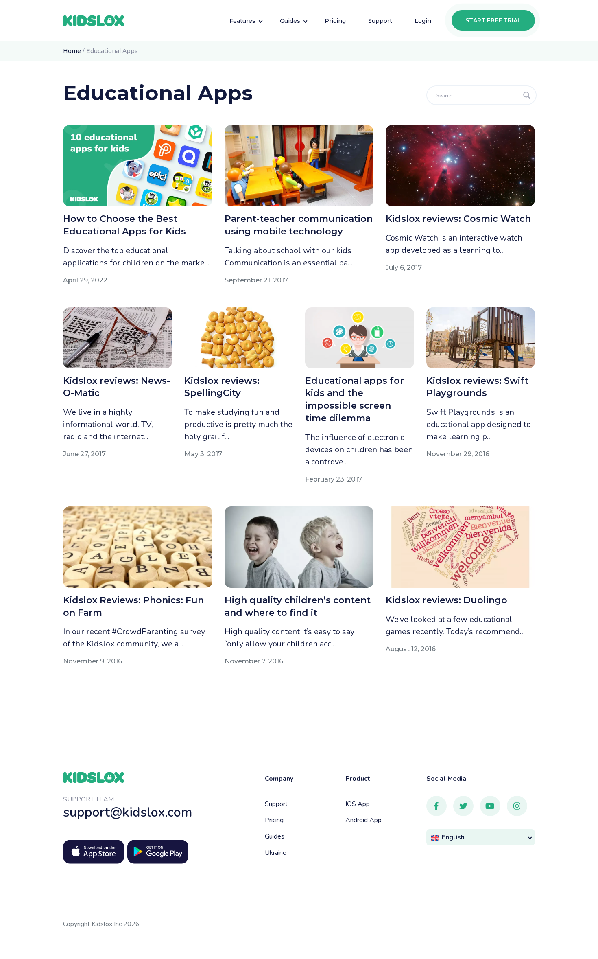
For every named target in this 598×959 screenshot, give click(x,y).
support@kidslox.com (127, 812)
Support (276, 803)
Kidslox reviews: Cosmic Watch (458, 218)
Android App (363, 820)
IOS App (357, 803)
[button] (480, 837)
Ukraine (275, 852)
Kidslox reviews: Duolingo (446, 600)
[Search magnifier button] (527, 95)
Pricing (274, 820)
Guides (274, 836)
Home (72, 51)
